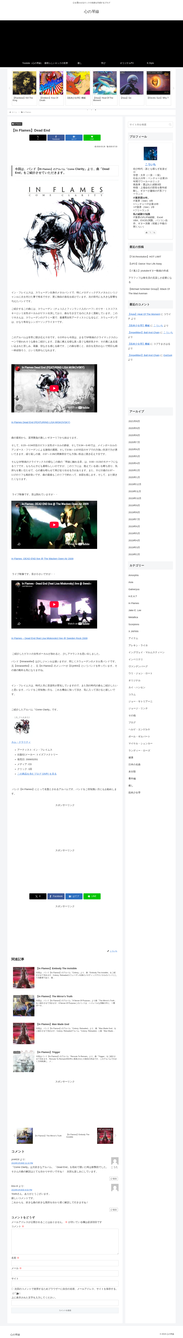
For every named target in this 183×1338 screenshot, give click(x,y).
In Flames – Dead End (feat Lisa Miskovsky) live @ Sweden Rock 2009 (49, 638)
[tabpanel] (24, 87)
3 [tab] (95, 110)
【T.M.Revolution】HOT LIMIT (144, 256)
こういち (150, 164)
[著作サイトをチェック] (146, 232)
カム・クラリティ (21, 742)
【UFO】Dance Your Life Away (145, 263)
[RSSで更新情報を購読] (154, 232)
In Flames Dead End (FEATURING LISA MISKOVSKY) (40, 422)
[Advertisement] (91, 39)
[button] (170, 124)
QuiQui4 (167, 355)
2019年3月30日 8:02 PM (21, 1190)
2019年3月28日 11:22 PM (22, 1163)
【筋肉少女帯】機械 (139, 325)
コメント (17, 1226)
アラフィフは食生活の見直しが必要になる (150, 279)
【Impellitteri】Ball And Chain (144, 332)
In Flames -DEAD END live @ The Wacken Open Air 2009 (42, 558)
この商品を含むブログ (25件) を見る (37, 774)
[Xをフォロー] (150, 232)
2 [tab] (91, 110)
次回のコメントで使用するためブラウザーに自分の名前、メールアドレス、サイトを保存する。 (66, 1289)
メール (16, 1268)
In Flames (17, 124)
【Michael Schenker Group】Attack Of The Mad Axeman (149, 291)
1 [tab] (87, 110)
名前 (15, 1258)
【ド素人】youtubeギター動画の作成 (148, 270)
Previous (9, 88)
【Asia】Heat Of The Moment (144, 314)
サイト (15, 1278)
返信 (115, 1179)
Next (173, 88)
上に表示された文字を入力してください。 (34, 1297)
